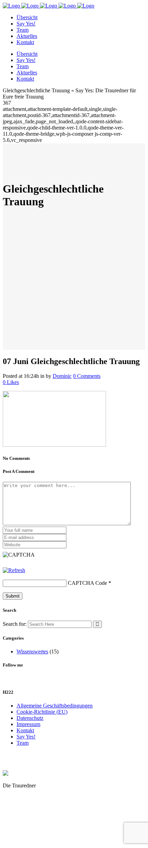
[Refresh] (14, 570)
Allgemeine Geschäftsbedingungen (55, 706)
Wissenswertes (32, 651)
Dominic (62, 376)
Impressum (28, 724)
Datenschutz (30, 718)
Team (23, 743)
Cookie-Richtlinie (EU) (42, 712)
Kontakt (25, 730)
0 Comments (87, 376)
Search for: (15, 624)
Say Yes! (26, 737)
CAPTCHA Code (87, 583)
